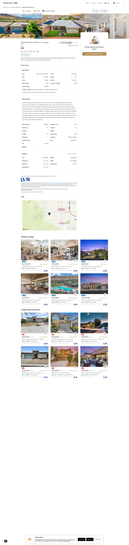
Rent (93, 3)
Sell (100, 3)
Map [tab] (38, 11)
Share (105, 11)
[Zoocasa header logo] (10, 3)
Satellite (73, 202)
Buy (87, 3)
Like (96, 11)
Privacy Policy (67, 541)
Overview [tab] (28, 11)
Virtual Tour (26, 54)
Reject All (90, 539)
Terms (60, 541)
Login (108, 3)
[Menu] (124, 3)
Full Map (73, 228)
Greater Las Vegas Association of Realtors (55, 183)
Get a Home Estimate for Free (94, 54)
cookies (40, 539)
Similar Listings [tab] (50, 11)
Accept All (81, 539)
